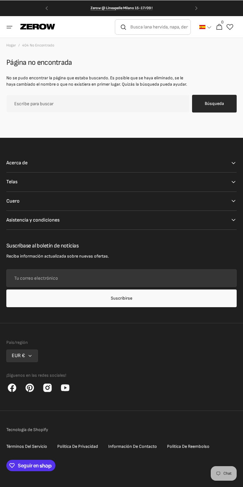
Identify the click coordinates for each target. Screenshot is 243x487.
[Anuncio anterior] (46, 8)
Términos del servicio (26, 446)
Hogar (11, 45)
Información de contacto (132, 446)
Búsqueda (214, 103)
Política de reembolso (188, 446)
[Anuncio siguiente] (196, 8)
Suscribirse (121, 298)
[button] (9, 27)
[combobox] (159, 27)
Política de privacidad (77, 446)
